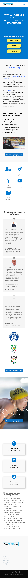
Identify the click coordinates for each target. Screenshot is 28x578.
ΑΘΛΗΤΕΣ (14, 51)
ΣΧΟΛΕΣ (14, 46)
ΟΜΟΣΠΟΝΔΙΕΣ (14, 41)
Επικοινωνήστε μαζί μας (14, 155)
